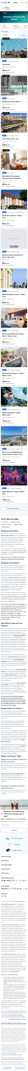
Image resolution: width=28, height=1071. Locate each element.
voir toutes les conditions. (19, 901)
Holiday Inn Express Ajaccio (11, 101)
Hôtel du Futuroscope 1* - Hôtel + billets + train (13, 374)
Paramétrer (7, 1068)
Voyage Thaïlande (18, 524)
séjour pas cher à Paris (12, 577)
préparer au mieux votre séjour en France (12, 559)
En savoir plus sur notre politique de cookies (12, 1054)
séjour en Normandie (18, 550)
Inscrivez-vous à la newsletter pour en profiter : (13, 821)
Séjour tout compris (6, 524)
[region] (14, 1044)
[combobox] (9, 34)
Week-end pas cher (15, 522)
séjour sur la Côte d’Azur (18, 552)
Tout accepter (19, 1068)
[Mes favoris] (22, 2)
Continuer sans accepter (17, 1019)
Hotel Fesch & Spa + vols (10, 139)
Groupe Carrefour (5, 869)
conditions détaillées (14, 971)
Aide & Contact (5, 873)
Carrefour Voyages (6, 856)
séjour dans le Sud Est (20, 597)
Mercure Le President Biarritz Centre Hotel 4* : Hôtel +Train (12, 453)
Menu (16, 2)
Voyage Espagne (6, 527)
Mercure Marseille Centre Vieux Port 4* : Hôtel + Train (13, 335)
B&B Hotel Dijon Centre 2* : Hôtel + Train (14, 295)
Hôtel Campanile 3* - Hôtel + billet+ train (11, 414)
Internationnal (5, 860)
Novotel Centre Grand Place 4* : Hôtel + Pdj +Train (13, 256)
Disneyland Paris (5, 586)
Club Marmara (5, 522)
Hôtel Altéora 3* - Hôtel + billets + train (13, 493)
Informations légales (6, 864)
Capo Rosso (6, 64)
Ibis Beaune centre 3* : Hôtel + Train (12, 217)
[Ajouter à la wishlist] (24, 61)
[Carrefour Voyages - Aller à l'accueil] (5, 2)
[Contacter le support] (26, 2)
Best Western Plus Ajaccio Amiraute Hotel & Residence (11, 177)
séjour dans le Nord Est (13, 656)
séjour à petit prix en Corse (8, 608)
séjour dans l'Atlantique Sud (11, 596)
